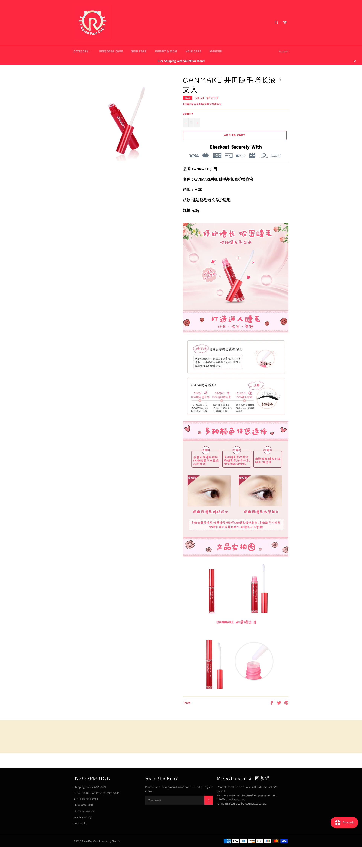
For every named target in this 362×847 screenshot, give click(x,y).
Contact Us (80, 823)
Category (81, 51)
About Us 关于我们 (86, 799)
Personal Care (111, 51)
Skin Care (138, 51)
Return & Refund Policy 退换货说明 (97, 793)
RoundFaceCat (89, 841)
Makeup (215, 51)
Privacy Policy (82, 817)
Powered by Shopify (109, 841)
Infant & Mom (166, 51)
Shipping (188, 103)
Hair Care (193, 51)
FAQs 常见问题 (83, 805)
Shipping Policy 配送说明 (90, 787)
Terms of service (84, 811)
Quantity (188, 114)
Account (283, 51)
